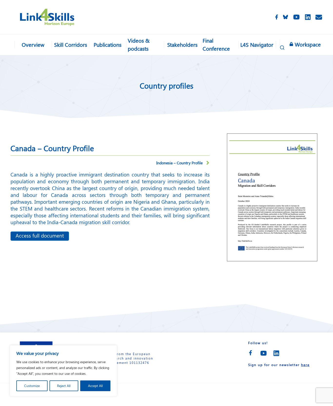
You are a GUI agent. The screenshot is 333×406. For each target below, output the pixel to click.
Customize (32, 385)
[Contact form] (318, 17)
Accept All (95, 385)
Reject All (63, 385)
